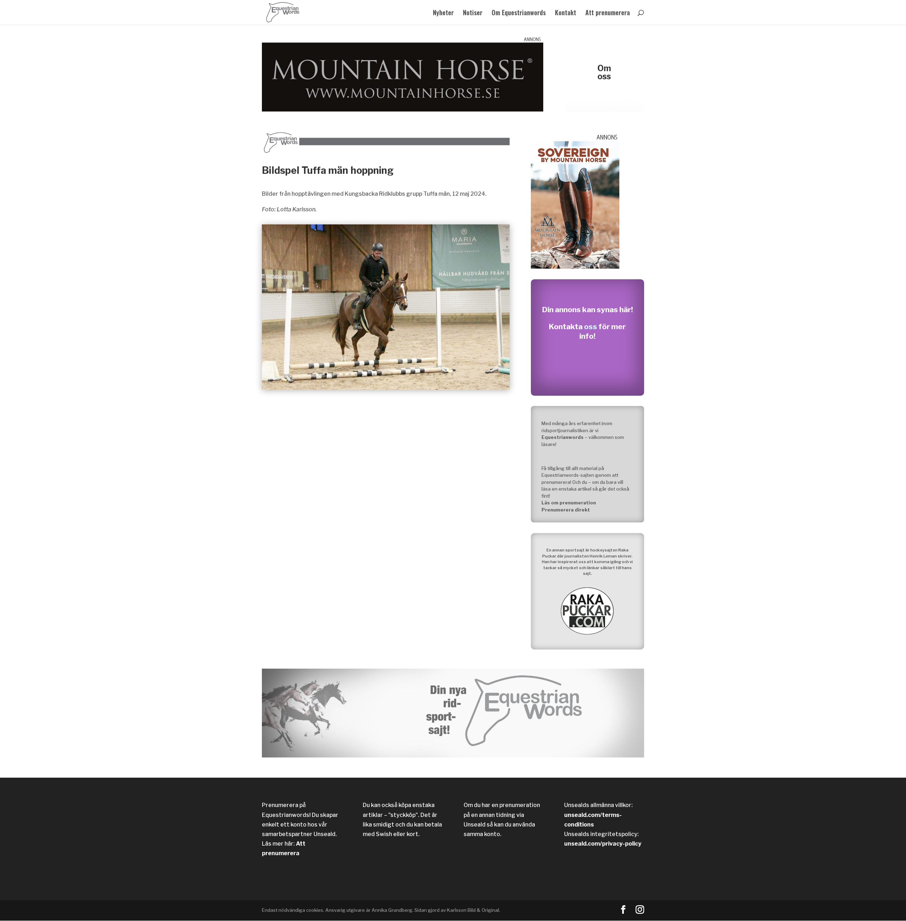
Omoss (604, 72)
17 (416, 374)
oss (590, 326)
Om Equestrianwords (519, 13)
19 (428, 374)
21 (440, 374)
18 (422, 374)
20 (434, 374)
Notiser (472, 13)
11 (380, 374)
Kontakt (565, 13)
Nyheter (443, 13)
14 (398, 374)
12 (386, 374)
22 (446, 374)
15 (404, 374)
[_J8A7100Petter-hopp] (386, 387)
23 (452, 374)
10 (374, 374)
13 (392, 374)
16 (410, 374)
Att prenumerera (607, 13)
